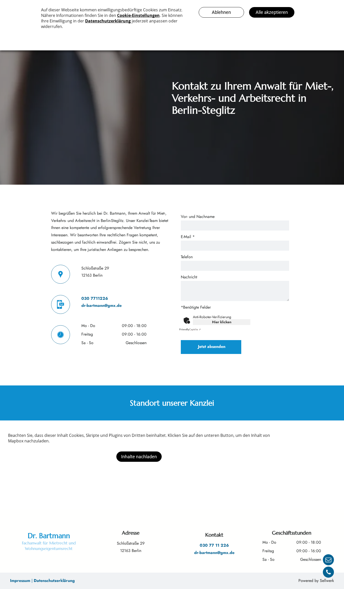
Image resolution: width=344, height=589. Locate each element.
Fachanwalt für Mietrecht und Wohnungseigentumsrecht (49, 545)
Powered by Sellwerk (316, 580)
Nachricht (189, 277)
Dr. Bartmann (49, 535)
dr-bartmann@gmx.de (101, 305)
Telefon (187, 257)
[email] (328, 560)
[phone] (328, 573)
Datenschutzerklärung (54, 580)
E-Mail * (188, 237)
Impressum (20, 580)
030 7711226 (94, 298)
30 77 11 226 (215, 545)
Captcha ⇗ (190, 329)
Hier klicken (221, 321)
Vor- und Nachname (198, 216)
